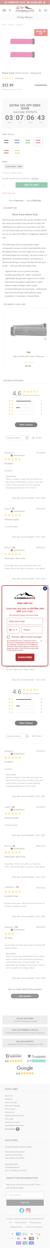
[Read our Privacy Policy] (41, 641)
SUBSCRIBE (25, 657)
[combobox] (13, 629)
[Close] (45, 588)
